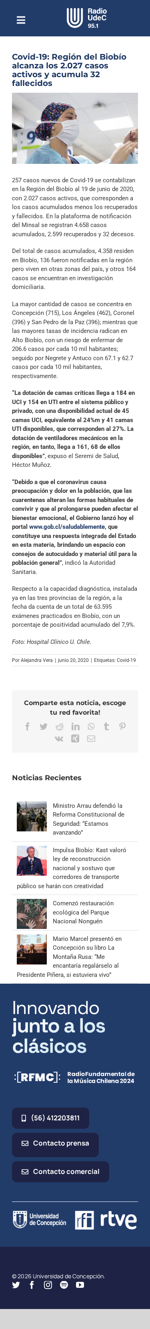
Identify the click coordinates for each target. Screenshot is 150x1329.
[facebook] (32, 1285)
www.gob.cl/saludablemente (67, 526)
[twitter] (16, 1285)
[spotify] (64, 1285)
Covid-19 (126, 660)
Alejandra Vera (37, 660)
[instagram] (48, 1285)
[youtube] (80, 1285)
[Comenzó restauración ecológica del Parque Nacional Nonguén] (32, 903)
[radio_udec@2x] (87, 10)
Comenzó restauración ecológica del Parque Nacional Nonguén (83, 912)
